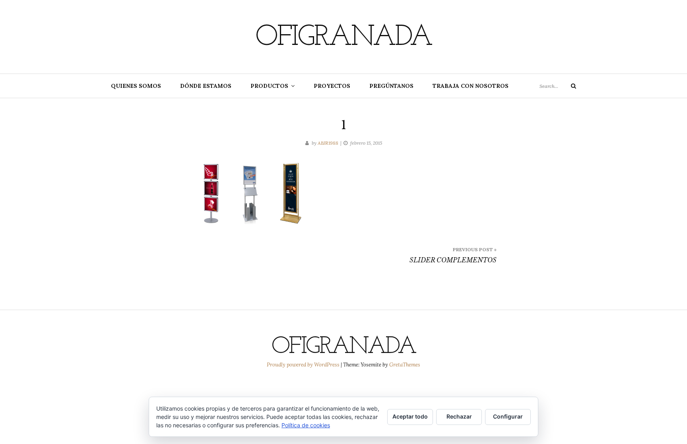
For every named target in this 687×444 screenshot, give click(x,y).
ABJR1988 (328, 143)
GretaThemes (404, 364)
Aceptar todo (410, 416)
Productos (269, 85)
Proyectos (332, 85)
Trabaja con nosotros (470, 85)
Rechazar (459, 416)
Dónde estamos (205, 85)
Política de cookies (305, 425)
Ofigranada (343, 37)
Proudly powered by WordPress (304, 364)
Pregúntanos (391, 85)
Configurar (508, 416)
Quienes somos (136, 85)
